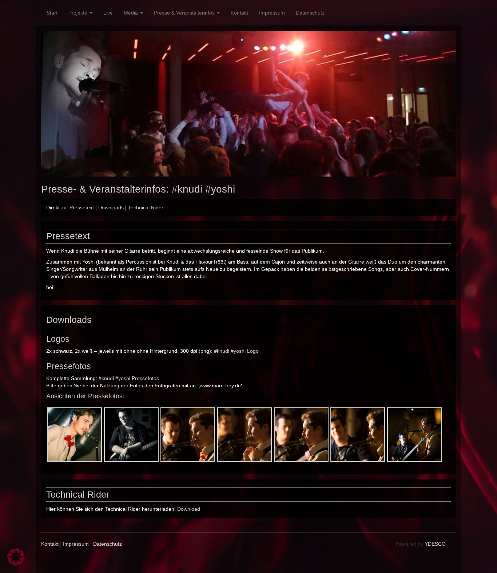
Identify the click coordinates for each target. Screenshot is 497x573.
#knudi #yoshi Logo (236, 351)
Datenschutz (310, 13)
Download (188, 509)
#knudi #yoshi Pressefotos (129, 378)
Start (52, 13)
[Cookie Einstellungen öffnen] (16, 564)
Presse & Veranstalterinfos (185, 13)
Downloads (111, 207)
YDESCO (435, 544)
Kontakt (239, 13)
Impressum (272, 13)
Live (108, 13)
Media (131, 13)
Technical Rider (145, 207)
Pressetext (81, 207)
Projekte (78, 13)
